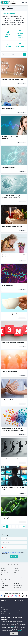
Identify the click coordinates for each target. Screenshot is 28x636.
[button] (4, 526)
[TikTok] (23, 596)
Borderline (16, 583)
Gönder (14, 556)
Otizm (2, 574)
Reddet (12, 626)
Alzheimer (3, 570)
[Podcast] (27, 596)
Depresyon (16, 570)
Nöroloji (15, 574)
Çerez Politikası (18, 630)
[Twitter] (5, 596)
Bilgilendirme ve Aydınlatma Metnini (11, 552)
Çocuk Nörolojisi (4, 577)
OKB (15, 581)
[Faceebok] (1, 596)
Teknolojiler (3, 611)
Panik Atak (17, 612)
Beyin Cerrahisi (4, 581)
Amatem (3, 583)
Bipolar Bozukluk (5, 572)
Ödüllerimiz (3, 607)
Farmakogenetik (19, 610)
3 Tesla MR (17, 608)
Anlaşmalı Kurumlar (5, 613)
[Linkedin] (16, 596)
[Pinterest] (19, 596)
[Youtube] (8, 596)
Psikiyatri (16, 572)
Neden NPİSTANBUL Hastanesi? (6, 604)
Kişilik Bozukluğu (19, 605)
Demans (3, 587)
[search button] (23, 2)
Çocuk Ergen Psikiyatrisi (6, 579)
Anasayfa (3, 6)
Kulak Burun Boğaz (18, 577)
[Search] (24, 54)
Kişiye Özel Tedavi (18, 585)
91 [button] (17, 526)
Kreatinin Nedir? (17, 587)
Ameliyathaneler (4, 609)
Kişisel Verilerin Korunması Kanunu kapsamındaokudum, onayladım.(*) (13, 552)
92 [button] (20, 526)
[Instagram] (12, 596)
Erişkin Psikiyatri (4, 585)
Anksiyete (3, 568)
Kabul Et (14, 633)
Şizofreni (16, 568)
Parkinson (16, 579)
